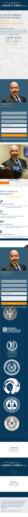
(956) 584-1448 (9, 43)
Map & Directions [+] (14, 451)
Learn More (4, 183)
